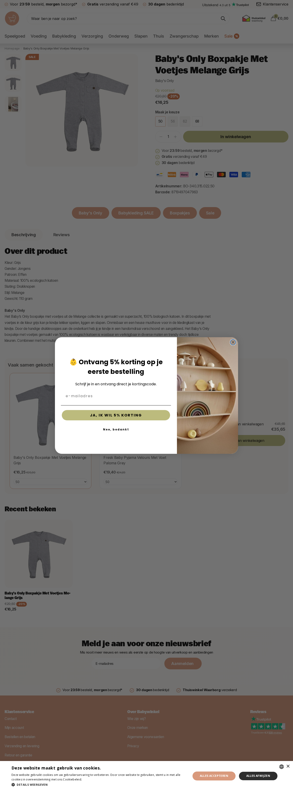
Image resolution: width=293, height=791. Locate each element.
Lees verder (91, 779)
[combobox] (281, 766)
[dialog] (146, 776)
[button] (98, 785)
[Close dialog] (233, 342)
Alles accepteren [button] (214, 776)
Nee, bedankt (116, 429)
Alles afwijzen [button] (258, 776)
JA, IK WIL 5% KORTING (116, 415)
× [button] (288, 766)
